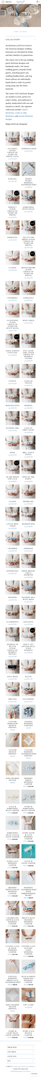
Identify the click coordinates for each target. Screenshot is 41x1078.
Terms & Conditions (28, 1066)
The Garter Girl (15, 1066)
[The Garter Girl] (20, 2)
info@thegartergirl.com (18, 1071)
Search (28, 1071)
